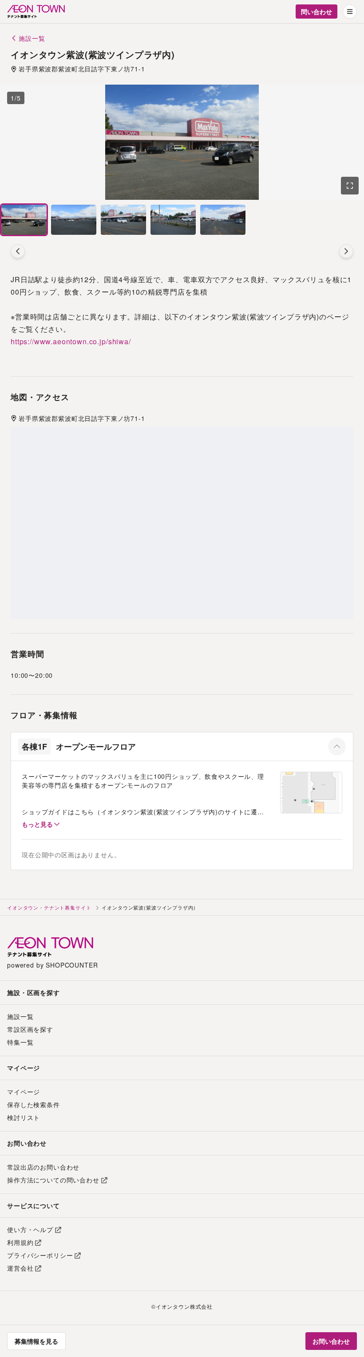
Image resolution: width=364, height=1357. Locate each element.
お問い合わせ (331, 1341)
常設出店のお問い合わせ (43, 1167)
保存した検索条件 (33, 1104)
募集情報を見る (36, 1341)
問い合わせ (316, 11)
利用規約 (20, 1242)
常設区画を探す (30, 1029)
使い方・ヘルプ (30, 1229)
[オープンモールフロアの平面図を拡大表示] (311, 792)
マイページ (23, 1091)
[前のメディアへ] (18, 251)
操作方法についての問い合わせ (53, 1179)
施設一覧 (20, 1016)
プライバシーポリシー (40, 1255)
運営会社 (20, 1268)
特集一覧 (20, 1042)
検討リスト (23, 1117)
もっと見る (37, 824)
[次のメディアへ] (346, 251)
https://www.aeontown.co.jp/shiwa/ (71, 341)
